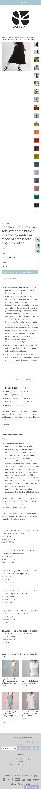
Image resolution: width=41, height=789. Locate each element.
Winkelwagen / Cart (31, 3)
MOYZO (20, 776)
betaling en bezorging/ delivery (20, 764)
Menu (6, 3)
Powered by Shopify (30, 776)
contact (20, 770)
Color (4, 262)
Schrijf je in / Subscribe (28, 748)
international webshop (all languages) (20, 759)
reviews (20, 761)
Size (3, 253)
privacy (20, 767)
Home (3, 37)
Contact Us (32, 787)
